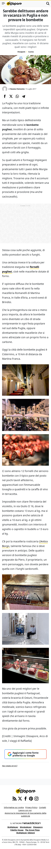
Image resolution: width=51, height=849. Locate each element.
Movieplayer (26, 827)
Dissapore (21, 52)
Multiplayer (12, 827)
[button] (4, 96)
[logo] (14, 3)
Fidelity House (17, 830)
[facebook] (25, 798)
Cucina (31, 52)
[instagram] (36, 798)
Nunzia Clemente (17, 89)
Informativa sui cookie (14, 807)
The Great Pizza (32, 830)
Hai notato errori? (9, 765)
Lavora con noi (25, 810)
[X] (20, 798)
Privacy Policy (31, 807)
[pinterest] (31, 798)
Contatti (42, 807)
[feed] (14, 798)
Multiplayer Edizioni (25, 833)
